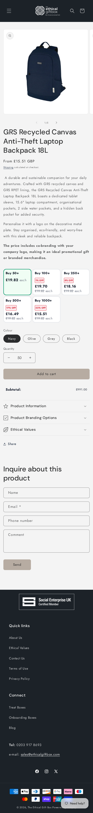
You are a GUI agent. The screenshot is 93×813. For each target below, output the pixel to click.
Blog (12, 727)
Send (17, 564)
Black (71, 338)
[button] (9, 11)
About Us (15, 637)
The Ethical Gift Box (40, 807)
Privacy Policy (19, 678)
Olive (32, 338)
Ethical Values (19, 648)
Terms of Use (18, 668)
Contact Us (17, 658)
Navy (12, 338)
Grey (51, 338)
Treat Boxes (17, 707)
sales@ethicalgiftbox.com (40, 754)
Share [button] (12, 444)
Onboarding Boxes (23, 717)
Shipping (8, 167)
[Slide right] (56, 123)
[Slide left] (37, 123)
